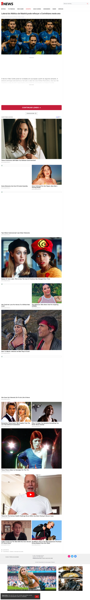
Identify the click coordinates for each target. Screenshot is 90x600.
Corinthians (6, 551)
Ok (36, 596)
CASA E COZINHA (37, 8)
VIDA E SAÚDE (20, 8)
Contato (7, 556)
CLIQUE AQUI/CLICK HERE (47, 558)
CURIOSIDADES (46, 8)
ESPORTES (28, 8)
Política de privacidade (14, 556)
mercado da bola (18, 551)
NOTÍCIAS (3, 8)
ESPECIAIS (60, 8)
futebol (12, 551)
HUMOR (54, 8)
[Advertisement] (31, 67)
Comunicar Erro (30, 113)
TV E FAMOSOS (11, 8)
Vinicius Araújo (21, 16)
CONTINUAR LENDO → (31, 108)
